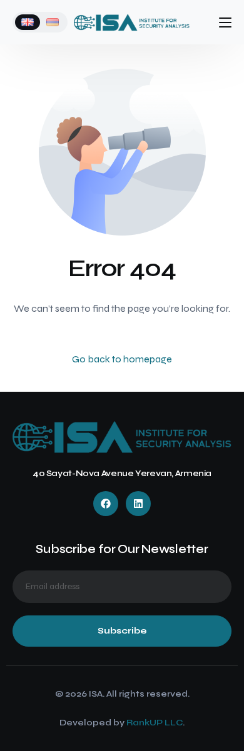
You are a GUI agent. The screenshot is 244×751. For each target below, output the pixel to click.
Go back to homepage (122, 359)
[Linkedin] (138, 503)
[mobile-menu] (221, 22)
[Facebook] (105, 503)
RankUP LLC (154, 722)
